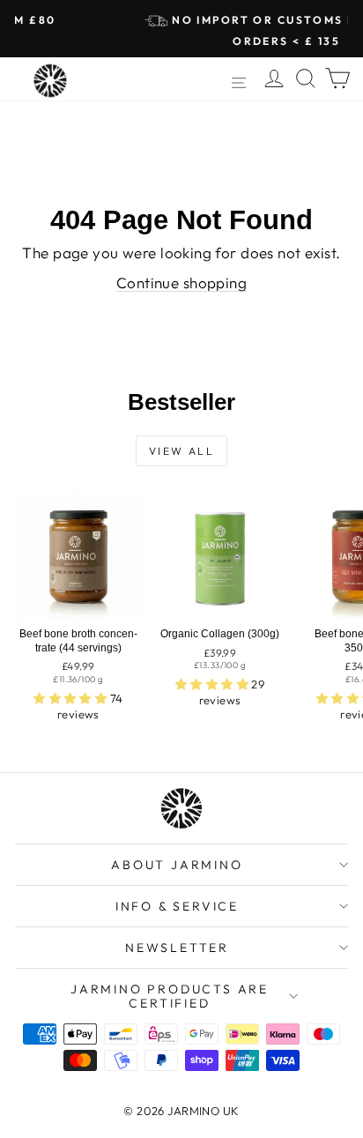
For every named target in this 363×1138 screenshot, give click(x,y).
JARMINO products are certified (169, 996)
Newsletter (177, 948)
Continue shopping (181, 282)
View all (181, 450)
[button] (71, 698)
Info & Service (177, 906)
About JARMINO (176, 865)
